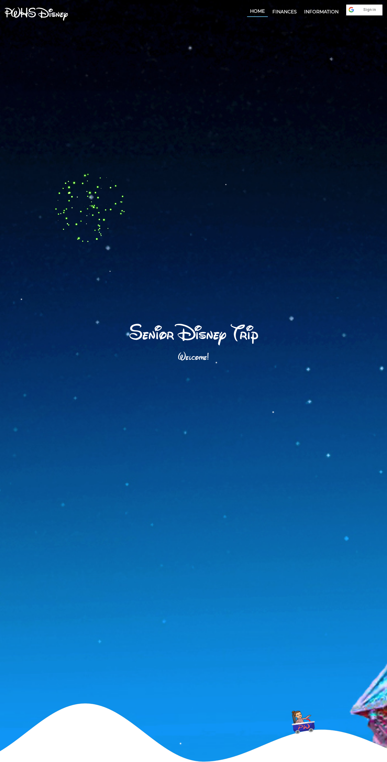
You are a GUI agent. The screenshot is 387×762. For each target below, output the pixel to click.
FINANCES (284, 12)
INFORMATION (321, 12)
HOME (257, 11)
